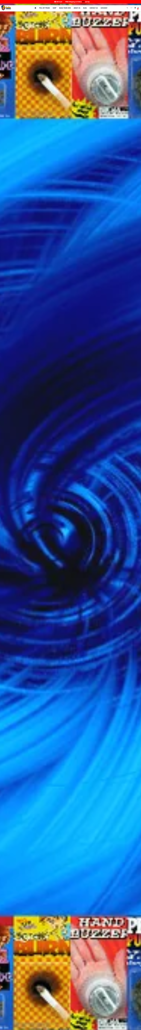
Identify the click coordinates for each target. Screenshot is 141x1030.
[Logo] (6, 7)
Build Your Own (65, 8)
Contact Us (94, 8)
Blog (85, 8)
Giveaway (104, 8)
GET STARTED (56, 694)
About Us (77, 8)
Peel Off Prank (44, 8)
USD (131, 7)
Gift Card (59, 2)
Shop (54, 8)
